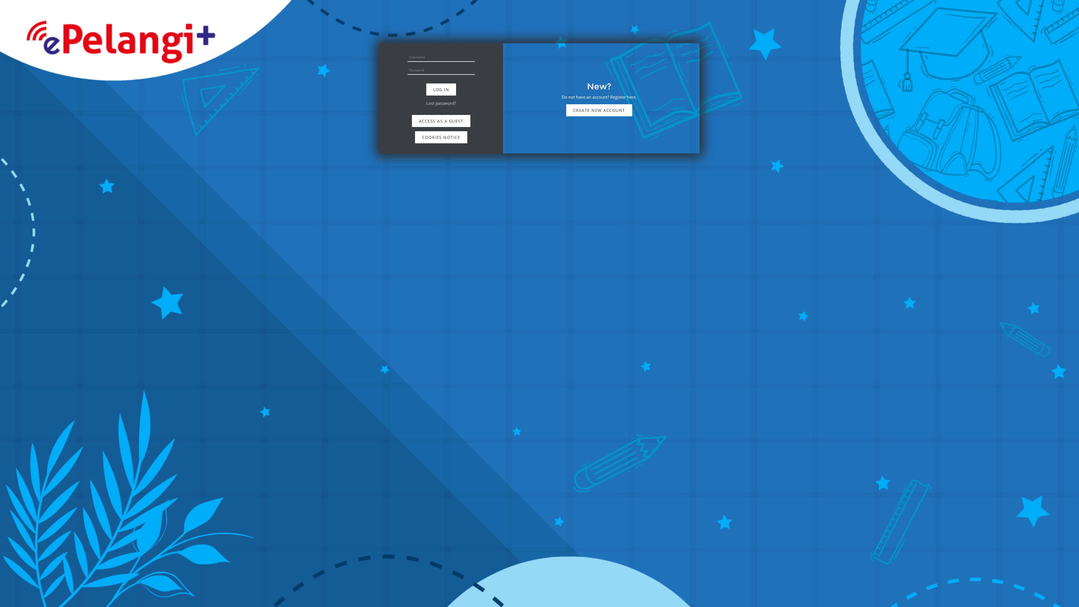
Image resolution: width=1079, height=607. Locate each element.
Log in (441, 89)
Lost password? (441, 103)
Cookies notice (441, 137)
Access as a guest (441, 121)
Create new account (599, 110)
